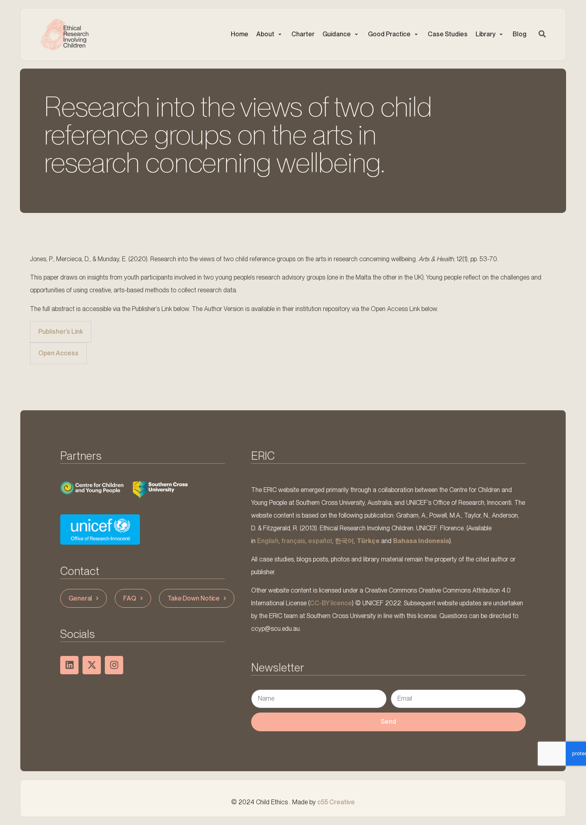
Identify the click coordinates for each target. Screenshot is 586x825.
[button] (269, 34)
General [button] (80, 598)
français (293, 541)
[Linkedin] (69, 665)
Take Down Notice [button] (193, 598)
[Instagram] (114, 665)
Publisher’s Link (60, 331)
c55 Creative (336, 802)
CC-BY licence (331, 603)
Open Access (58, 353)
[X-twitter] (92, 665)
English (268, 541)
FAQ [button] (129, 598)
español (320, 541)
